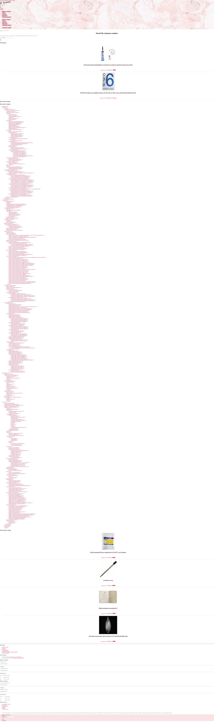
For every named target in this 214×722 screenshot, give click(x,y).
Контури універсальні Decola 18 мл (15, 435)
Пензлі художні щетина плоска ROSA (16, 247)
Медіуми (10, 441)
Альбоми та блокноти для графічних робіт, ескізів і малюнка (20, 172)
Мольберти (9, 221)
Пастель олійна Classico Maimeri (15, 159)
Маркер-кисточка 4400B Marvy (15, 123)
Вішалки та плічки (14, 416)
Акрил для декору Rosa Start (14, 487)
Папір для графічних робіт (12, 196)
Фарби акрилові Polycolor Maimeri (15, 325)
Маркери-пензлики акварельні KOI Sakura (17, 127)
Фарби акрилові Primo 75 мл (14, 490)
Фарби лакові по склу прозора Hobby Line (17, 499)
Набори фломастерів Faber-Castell (15, 167)
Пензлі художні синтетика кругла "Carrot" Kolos (18, 260)
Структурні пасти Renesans (16, 445)
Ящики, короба (14, 428)
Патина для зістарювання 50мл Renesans (16, 473)
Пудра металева (10, 478)
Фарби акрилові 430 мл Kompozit (17, 323)
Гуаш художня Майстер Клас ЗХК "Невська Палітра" (19, 346)
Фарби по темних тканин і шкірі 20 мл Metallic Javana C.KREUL (21, 514)
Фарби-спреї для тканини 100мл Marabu (16, 518)
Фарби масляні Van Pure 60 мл (17, 368)
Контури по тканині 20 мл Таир (15, 508)
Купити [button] (114, 70)
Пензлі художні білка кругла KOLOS (16, 238)
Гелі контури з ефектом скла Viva (15, 433)
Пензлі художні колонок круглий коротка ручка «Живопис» (20, 254)
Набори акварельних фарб (14, 305)
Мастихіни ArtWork (12, 212)
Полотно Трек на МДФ (13, 291)
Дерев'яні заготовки (12, 415)
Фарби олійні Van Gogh (13, 363)
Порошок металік (12, 412)
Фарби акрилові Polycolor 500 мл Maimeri (19, 328)
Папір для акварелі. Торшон (12, 228)
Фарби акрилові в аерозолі (12, 482)
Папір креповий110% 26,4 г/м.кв (17, 465)
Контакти (4, 15)
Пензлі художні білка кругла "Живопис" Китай (18, 236)
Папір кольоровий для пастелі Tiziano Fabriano (17, 189)
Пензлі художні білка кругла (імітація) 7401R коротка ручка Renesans (22, 237)
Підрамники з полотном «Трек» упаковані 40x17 (20, 298)
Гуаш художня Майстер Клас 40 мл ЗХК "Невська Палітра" (22, 347)
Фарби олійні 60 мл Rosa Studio (15, 352)
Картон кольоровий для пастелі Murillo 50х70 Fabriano (21, 184)
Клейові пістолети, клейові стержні (11, 404)
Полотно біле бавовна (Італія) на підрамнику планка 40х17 (22, 299)
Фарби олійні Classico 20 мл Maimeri (18, 354)
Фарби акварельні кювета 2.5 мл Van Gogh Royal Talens (19, 309)
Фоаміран (8, 523)
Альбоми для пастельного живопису (16, 171)
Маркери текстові (10, 399)
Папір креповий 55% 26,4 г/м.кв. (17, 464)
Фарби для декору (10, 486)
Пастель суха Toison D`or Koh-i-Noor (16, 163)
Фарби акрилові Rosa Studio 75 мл (15, 337)
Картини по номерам (13, 469)
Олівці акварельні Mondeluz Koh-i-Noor (18, 138)
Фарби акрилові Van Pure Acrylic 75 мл (18, 340)
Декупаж (8, 410)
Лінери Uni (11, 117)
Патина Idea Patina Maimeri (14, 472)
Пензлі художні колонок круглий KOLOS (17, 251)
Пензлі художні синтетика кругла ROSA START (18, 267)
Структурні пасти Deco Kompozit (17, 443)
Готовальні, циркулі (10, 111)
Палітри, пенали (10, 217)
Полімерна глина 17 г (15, 453)
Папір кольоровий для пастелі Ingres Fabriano (17, 187)
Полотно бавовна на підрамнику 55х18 (16, 301)
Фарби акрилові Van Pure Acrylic (15, 338)
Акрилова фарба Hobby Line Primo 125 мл (17, 488)
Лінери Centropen (12, 114)
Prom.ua (3, 708)
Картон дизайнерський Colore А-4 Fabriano (19, 177)
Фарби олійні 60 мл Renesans (14, 351)
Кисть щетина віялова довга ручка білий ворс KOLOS (19, 242)
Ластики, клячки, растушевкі (12, 112)
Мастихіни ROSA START (14, 215)
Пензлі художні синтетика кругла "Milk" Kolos (18, 261)
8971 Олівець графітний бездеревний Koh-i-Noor (22, 155)
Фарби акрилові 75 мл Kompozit (17, 324)
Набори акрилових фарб (13, 314)
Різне (12, 425)
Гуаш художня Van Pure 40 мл (14, 345)
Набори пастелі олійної (13, 158)
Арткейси (6, 108)
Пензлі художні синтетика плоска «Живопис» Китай (19, 275)
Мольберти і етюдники (8, 219)
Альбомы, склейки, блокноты (12, 225)
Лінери (8, 113)
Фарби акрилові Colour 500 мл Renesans (18, 335)
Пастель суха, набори (11, 161)
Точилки (8, 390)
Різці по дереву (7, 525)
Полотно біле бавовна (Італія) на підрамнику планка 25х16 (22, 295)
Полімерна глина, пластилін (14, 449)
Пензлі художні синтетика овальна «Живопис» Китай (19, 273)
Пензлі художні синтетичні (12, 256)
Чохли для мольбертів (11, 222)
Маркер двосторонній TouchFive (15, 122)
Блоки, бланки (9, 392)
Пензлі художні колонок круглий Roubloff (17, 253)
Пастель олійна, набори (11, 157)
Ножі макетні (7, 524)
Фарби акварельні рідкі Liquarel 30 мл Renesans (18, 311)
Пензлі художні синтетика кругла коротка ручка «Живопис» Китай (21, 269)
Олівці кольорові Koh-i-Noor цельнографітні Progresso (21, 142)
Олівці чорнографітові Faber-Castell (18, 150)
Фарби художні (7, 302)
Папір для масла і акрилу (11, 229)
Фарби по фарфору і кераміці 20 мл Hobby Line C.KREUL (20, 502)
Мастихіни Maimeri (12, 213)
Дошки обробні (14, 418)
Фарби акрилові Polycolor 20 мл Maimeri (18, 327)
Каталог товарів (6, 11)
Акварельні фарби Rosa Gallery (15, 304)
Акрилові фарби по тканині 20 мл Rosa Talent (17, 505)
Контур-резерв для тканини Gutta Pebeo (16, 506)
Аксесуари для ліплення (13, 447)
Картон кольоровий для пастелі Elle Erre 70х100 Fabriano (22, 180)
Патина (8, 471)
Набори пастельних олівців (16, 136)
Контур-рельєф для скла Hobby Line (16, 493)
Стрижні (8, 401)
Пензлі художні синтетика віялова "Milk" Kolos (18, 259)
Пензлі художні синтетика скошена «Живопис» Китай (19, 283)
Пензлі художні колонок (11, 250)
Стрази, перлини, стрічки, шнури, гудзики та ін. (18, 466)
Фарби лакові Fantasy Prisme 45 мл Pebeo (16, 498)
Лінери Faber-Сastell (12, 115)
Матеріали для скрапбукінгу (12, 458)
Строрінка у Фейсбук (6, 704)
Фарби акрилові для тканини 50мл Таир (16, 511)
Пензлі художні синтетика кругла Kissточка (17, 266)
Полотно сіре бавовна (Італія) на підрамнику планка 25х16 (22, 296)
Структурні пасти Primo (15, 444)
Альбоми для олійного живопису (15, 227)
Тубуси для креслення (8, 198)
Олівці (8, 130)
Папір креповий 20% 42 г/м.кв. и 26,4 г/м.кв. (19, 462)
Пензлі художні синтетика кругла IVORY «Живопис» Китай (20, 265)
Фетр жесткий (11, 521)
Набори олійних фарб (13, 350)
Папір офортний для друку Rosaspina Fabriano (17, 193)
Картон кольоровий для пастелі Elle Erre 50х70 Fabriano (21, 179)
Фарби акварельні (10, 303)
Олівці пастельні (12, 146)
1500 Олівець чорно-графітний (19, 152)
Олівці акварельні (12, 137)
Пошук (1, 4)
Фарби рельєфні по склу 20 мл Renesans (16, 503)
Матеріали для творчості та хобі (10, 407)
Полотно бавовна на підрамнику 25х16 (16, 293)
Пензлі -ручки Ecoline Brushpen (15, 129)
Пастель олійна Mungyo (13, 160)
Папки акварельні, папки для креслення (14, 230)
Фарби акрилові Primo (13, 329)
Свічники (13, 426)
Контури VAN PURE (13, 434)
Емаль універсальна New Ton (14, 483)
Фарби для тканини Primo (14, 512)
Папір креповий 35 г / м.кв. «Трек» (17, 463)
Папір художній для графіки (9, 169)
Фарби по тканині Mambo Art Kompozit (16, 517)
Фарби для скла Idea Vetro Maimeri (15, 496)
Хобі (3, 402)
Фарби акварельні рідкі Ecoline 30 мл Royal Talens (18, 310)
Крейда (8, 398)
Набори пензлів (10, 232)
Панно (12, 423)
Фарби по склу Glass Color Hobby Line (16, 500)
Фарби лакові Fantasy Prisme (14, 481)
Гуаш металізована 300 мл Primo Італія (16, 342)
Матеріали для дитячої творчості (10, 374)
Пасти (10, 442)
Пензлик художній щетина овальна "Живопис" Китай (21, 244)
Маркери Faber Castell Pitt (14, 124)
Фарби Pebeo (9, 479)
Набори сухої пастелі (13, 162)
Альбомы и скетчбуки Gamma (18, 657)
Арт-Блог (4, 14)
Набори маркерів (12, 128)
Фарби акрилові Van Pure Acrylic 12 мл (18, 339)
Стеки (5, 527)
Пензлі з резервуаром (11, 233)
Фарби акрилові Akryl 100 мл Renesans (18, 333)
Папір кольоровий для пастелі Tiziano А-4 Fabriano (20, 192)
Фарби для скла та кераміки (12, 492)
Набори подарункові (8, 223)
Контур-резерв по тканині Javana (15, 507)
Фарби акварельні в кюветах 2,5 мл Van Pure (17, 307)
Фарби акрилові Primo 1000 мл (17, 330)
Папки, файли (7, 396)
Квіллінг (8, 431)
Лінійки (8, 385)
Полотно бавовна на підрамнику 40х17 (16, 297)
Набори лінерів (12, 119)
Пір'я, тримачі (9, 164)
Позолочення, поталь (11, 474)
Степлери (8, 389)
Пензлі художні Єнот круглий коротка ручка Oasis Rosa (17, 240)
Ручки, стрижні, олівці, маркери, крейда (12, 397)
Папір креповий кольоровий (14, 461)
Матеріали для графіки (8, 109)
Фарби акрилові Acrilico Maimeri (15, 317)
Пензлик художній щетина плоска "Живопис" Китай (21, 245)
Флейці (8, 284)
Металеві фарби (10, 467)
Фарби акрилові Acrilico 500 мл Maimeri (18, 320)
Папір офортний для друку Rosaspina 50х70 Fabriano (21, 194)
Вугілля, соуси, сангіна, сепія (12, 110)
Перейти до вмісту (11, 0)
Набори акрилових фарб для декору (15, 489)
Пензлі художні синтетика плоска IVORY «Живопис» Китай (20, 276)
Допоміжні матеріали (8, 200)
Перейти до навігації (4, 0)
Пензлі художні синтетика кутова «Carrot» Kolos (18, 270)
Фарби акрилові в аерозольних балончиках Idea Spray (19, 485)
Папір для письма (10, 395)
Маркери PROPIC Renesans (14, 126)
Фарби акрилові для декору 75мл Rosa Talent (17, 491)
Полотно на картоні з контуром (15, 470)
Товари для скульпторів (13, 456)
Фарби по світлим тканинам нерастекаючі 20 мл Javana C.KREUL (21, 513)
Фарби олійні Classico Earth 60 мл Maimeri (19, 358)
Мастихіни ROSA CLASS (14, 214)
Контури (8, 432)
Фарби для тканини (10, 504)
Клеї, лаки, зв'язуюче (13, 475)
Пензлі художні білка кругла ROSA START (17, 239)
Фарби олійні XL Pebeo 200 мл (17, 370)
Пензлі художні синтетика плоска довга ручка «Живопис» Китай (21, 281)
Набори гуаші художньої (13, 348)
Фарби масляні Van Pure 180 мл (17, 365)
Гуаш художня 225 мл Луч (14, 343)
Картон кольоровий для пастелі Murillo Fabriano (18, 183)
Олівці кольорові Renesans (16, 144)
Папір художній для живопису (10, 224)
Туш (7, 165)
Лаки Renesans (14, 439)
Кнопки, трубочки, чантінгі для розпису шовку (13, 405)
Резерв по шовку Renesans (14, 510)
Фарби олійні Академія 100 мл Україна (16, 371)
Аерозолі (8, 201)
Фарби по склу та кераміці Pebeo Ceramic (17, 501)
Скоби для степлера (10, 387)
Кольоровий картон (10, 173)
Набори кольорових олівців (16, 135)
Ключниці (13, 422)
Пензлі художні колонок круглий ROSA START (18, 252)
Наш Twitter (4, 705)
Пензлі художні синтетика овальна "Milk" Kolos (18, 272)
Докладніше (114, 98)
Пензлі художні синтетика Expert (15, 258)
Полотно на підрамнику (11, 292)
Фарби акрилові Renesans (14, 332)
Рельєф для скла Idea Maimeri (14, 494)
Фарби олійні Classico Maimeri (14, 353)
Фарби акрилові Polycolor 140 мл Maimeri (19, 326)
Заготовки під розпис (11, 414)
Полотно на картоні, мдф (11, 289)
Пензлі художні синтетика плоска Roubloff (17, 280)
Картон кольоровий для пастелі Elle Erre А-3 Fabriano (21, 181)
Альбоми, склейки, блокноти (12, 170)
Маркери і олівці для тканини (14, 509)
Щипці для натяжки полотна (12, 218)
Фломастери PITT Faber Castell (15, 168)
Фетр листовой (9, 520)
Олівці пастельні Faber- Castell (17, 147)
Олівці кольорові (12, 141)
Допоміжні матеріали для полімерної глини (19, 450)
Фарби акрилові (10, 313)
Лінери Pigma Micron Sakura (14, 116)
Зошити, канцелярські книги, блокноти (14, 393)
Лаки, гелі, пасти (10, 436)
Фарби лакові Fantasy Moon (14, 480)
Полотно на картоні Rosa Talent (15, 290)
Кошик (4, 720)
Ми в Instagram (5, 706)
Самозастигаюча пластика (14, 455)
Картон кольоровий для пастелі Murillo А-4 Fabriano (21, 186)
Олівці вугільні (12, 139)
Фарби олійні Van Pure (13, 364)
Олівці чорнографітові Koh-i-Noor (17, 151)
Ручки (8, 400)
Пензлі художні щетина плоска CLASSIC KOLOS (18, 246)
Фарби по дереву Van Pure (12, 519)
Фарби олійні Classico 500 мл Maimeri (18, 356)
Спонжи (6, 526)
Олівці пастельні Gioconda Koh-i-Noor (18, 148)
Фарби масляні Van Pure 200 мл (17, 366)
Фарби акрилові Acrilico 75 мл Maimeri (18, 321)
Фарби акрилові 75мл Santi (14, 316)
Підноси (12, 424)
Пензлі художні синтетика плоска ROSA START (18, 279)
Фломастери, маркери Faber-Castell (13, 166)
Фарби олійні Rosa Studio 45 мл (15, 362)
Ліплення (8, 446)
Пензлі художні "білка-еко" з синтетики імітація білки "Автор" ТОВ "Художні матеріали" (26, 235)
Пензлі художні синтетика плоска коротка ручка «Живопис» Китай (22, 282)
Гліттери (8, 408)
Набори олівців (12, 132)
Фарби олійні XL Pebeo (13, 369)
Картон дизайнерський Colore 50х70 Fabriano (19, 175)
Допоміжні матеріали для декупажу (15, 411)
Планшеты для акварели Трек (16, 656)
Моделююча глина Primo (13, 448)
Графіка (3, 107)
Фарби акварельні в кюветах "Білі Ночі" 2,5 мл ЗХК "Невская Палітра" (22, 306)
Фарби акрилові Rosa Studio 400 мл (15, 336)
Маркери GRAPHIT (12, 125)
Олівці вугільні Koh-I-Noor (16, 140)
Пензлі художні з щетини (11, 241)
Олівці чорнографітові (13, 149)
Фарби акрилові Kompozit (14, 322)
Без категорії (4, 106)
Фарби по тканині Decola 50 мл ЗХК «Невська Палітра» (19, 516)
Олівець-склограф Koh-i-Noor (19, 156)
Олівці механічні (12, 145)
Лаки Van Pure (14, 440)
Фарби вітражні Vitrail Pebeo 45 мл (15, 495)
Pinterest (3, 707)
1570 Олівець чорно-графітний (19, 153)
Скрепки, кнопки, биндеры (12, 388)
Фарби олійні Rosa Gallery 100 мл (15, 360)
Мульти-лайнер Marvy (13, 118)
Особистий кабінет (6, 17)
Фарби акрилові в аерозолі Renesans (16, 484)
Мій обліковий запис (6, 714)
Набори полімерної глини (16, 451)
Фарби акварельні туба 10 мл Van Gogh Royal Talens (19, 312)
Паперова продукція (8, 391)
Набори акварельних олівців (16, 133)
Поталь (10, 476)
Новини (4, 12)
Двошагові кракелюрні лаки (12, 409)
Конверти (8, 394)
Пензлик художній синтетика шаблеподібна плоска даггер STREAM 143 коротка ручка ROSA (27, 257)
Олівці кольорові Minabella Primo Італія (18, 143)
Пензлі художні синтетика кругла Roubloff (17, 268)
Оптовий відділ (5, 709)
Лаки (10, 437)
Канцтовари (4, 372)
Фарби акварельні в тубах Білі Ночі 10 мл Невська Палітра (20, 308)
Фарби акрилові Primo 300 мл (16, 331)
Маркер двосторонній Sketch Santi (15, 121)
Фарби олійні (9, 349)
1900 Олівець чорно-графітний (19, 154)
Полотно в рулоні (10, 288)
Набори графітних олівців (16, 134)
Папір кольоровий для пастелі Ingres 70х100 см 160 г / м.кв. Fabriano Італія (25, 188)
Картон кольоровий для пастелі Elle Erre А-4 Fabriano (21, 182)
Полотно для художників (9, 285)
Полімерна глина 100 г (15, 452)
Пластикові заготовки (13, 430)
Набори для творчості (11, 468)
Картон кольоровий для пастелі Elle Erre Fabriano (18, 178)
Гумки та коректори (8, 373)
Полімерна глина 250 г (15, 454)
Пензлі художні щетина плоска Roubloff (16, 249)
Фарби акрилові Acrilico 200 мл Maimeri (18, 319)
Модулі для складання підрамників (13, 287)
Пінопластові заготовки (13, 429)
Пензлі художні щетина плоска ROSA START (17, 248)
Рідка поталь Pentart (12, 477)
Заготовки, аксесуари (13, 459)
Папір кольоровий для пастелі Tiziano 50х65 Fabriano (21, 190)
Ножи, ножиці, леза (10, 386)
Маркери (8, 120)
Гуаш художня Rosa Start (13, 344)
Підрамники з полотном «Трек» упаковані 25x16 (20, 294)
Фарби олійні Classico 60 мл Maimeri (18, 357)
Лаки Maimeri (13, 438)
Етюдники (9, 220)
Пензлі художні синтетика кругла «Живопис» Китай (19, 262)
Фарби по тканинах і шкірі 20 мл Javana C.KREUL (18, 515)
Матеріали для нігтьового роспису (11, 406)
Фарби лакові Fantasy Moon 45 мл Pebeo (16, 497)
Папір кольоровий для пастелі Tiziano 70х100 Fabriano (21, 191)
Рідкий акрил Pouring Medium (14, 315)
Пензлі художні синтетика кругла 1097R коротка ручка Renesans (21, 264)
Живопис (4, 199)
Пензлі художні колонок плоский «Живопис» (17, 255)
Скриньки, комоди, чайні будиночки (18, 427)
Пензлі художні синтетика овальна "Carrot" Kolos (18, 271)
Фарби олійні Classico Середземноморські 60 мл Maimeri (22, 359)
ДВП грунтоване (10, 286)
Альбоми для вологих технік (14, 226)
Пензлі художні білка (11, 234)
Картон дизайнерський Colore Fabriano (16, 174)
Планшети (6, 197)
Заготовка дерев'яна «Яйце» (16, 419)
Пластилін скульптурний (16, 457)
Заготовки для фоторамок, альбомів (18, 420)
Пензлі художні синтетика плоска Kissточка (17, 277)
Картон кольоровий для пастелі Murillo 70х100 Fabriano (21, 185)
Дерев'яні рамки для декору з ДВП (17, 417)
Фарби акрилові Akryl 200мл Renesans (18, 334)
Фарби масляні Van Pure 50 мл (17, 367)
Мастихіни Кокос (12, 216)
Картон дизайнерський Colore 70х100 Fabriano (20, 176)
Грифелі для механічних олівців (15, 131)
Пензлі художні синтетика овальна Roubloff (17, 274)
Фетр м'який (11, 522)
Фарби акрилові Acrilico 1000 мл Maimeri (19, 318)
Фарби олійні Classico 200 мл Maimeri (18, 355)
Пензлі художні (7, 231)
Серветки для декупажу (13, 413)
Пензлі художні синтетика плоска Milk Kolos (17, 278)
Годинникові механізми (8, 403)
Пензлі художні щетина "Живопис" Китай (17, 243)
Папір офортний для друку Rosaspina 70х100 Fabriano (21, 195)
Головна (1, 30)
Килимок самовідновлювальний (15, 460)
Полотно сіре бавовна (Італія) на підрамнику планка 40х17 (22, 300)
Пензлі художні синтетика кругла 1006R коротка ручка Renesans (21, 263)
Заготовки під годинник (15, 421)
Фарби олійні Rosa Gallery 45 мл (15, 361)
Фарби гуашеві (9, 341)
